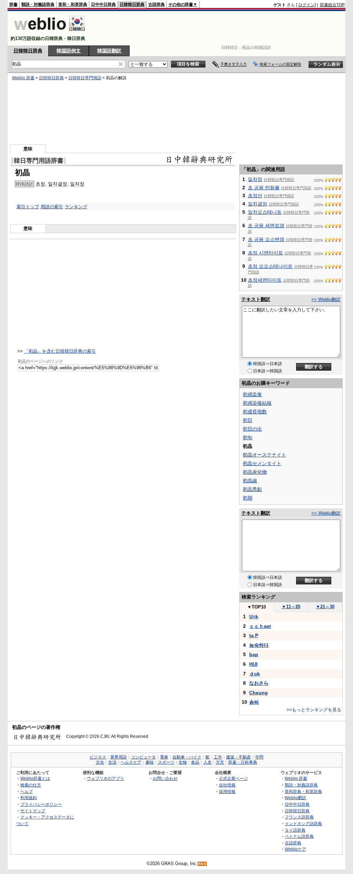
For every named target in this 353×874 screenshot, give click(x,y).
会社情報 (227, 785)
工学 (218, 757)
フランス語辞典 (299, 817)
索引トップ (28, 206)
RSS (202, 864)
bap (253, 654)
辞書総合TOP (332, 4)
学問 (259, 757)
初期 (247, 498)
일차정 (77, 184)
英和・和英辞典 (72, 4)
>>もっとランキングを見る (313, 709)
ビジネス (98, 757)
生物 (183, 762)
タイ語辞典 (295, 830)
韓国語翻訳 (109, 50)
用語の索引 (52, 206)
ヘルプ (26, 791)
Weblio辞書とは (35, 778)
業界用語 (118, 757)
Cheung (258, 692)
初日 (247, 420)
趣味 (149, 762)
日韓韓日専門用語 (84, 78)
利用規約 (28, 797)
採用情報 (227, 791)
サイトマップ (32, 810)
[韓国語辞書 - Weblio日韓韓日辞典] (49, 32)
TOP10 (256, 607)
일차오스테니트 (265, 212)
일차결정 (57, 184)
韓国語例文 (69, 50)
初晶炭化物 (255, 472)
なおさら (259, 683)
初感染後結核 (257, 403)
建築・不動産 (238, 757)
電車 (164, 757)
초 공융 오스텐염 (266, 239)
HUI (253, 664)
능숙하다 (259, 645)
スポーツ (166, 762)
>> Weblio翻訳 (326, 299)
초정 (40, 184)
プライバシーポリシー (41, 804)
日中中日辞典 (103, 4)
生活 (112, 762)
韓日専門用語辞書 (38, 160)
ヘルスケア (131, 762)
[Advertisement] (219, 28)
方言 (220, 762)
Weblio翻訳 (295, 797)
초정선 (255, 195)
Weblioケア (295, 849)
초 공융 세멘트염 (266, 225)
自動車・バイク (186, 757)
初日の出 (252, 429)
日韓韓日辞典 (132, 4)
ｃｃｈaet (260, 626)
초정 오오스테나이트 (270, 266)
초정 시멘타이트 (265, 252)
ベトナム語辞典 (299, 836)
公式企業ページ (233, 778)
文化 (100, 762)
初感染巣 (252, 394)
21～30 (325, 606)
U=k (253, 616)
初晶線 (250, 480)
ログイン (306, 4)
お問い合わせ (165, 778)
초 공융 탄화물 (264, 187)
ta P (253, 635)
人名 (207, 762)
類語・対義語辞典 (37, 4)
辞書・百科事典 (242, 762)
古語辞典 (156, 4)
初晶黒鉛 (252, 489)
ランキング (76, 206)
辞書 (13, 4)
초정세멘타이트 (265, 280)
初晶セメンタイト (262, 463)
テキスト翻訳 (255, 299)
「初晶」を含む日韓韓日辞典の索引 (60, 351)
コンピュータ (143, 757)
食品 (195, 762)
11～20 (291, 606)
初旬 (247, 437)
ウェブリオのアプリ (105, 778)
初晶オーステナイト (264, 455)
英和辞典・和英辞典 (303, 791)
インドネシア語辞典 (303, 823)
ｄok (254, 673)
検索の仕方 (30, 785)
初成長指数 (255, 411)
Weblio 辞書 (23, 78)
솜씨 (254, 702)
